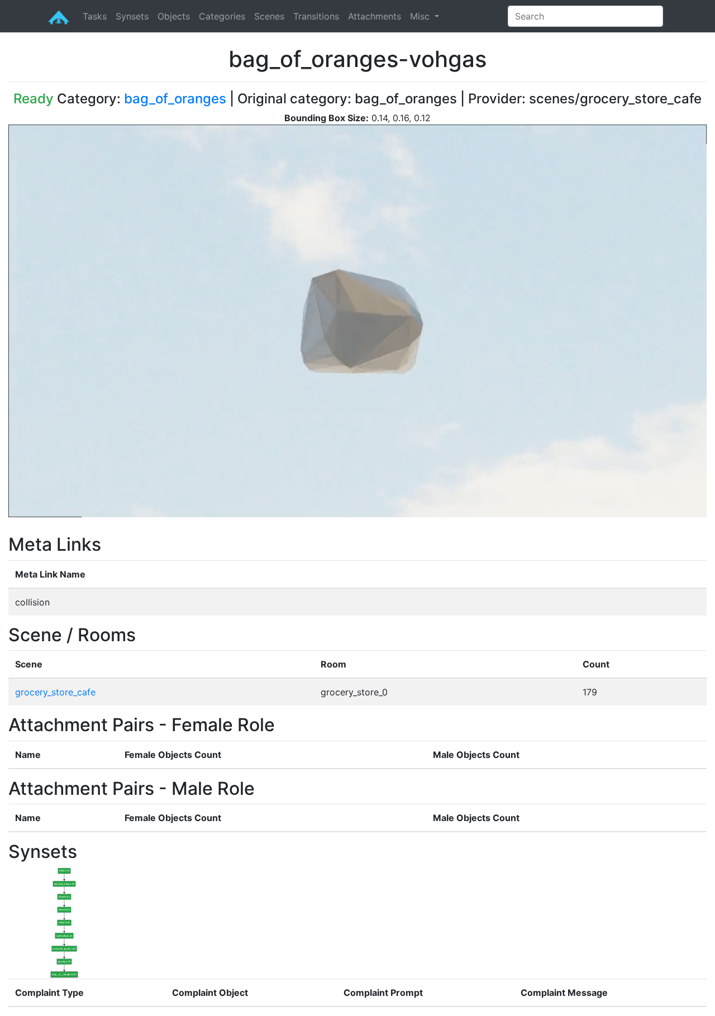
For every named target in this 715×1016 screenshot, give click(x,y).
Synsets (132, 16)
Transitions (316, 16)
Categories (222, 16)
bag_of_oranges (175, 98)
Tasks (95, 16)
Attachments (374, 16)
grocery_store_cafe (55, 692)
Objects (174, 16)
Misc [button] (421, 16)
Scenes (269, 16)
